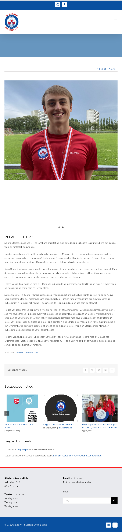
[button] (6, 413)
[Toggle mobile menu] (116, 18)
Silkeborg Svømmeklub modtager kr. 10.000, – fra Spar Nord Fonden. (99, 426)
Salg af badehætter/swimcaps (58, 424)
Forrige (102, 69)
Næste (112, 69)
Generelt (19, 352)
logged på (23, 449)
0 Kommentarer (31, 352)
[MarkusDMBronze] (61, 130)
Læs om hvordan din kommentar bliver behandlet (77, 456)
